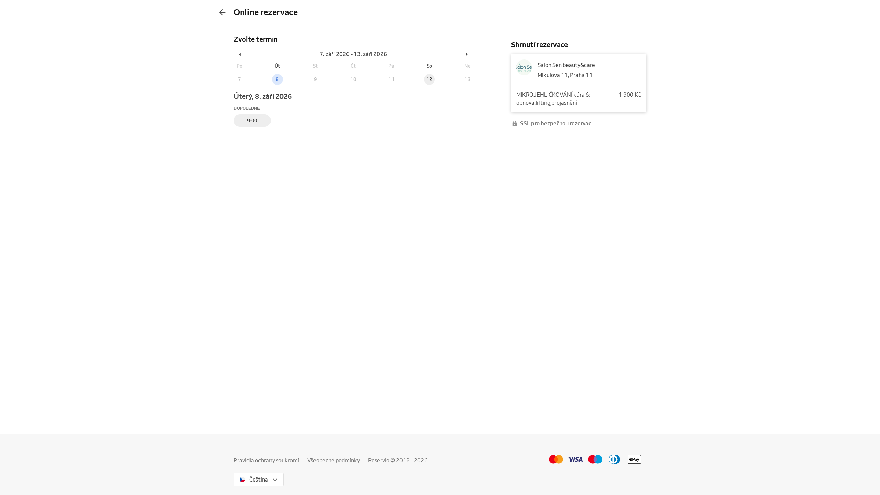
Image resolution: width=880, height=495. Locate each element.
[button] (240, 54)
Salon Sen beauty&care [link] (566, 65)
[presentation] (222, 12)
